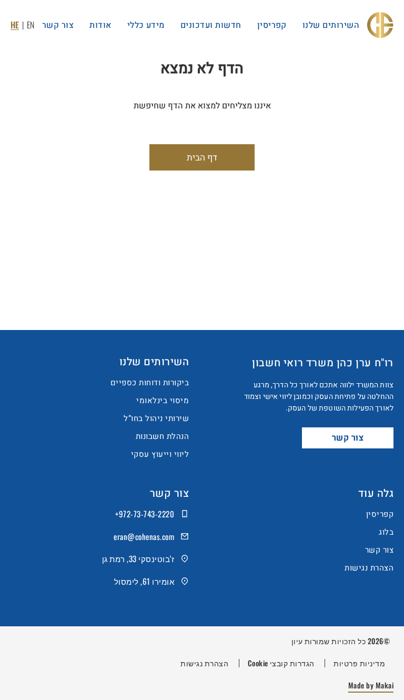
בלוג (386, 532)
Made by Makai (370, 685)
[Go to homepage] (380, 25)
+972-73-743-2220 (144, 513)
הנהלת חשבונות (162, 436)
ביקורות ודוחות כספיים (149, 382)
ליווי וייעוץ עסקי (160, 454)
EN (30, 24)
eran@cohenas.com (144, 536)
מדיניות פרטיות (359, 663)
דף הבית (202, 157)
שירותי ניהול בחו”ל (156, 418)
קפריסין (379, 514)
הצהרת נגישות (369, 568)
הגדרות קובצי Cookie (281, 663)
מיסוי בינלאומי (162, 400)
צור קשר (347, 438)
